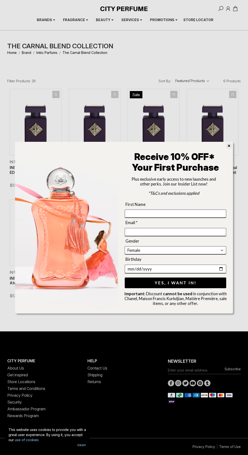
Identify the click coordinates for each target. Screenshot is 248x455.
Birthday (133, 259)
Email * (131, 222)
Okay (81, 445)
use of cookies (27, 440)
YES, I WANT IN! (175, 282)
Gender (132, 240)
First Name (135, 204)
